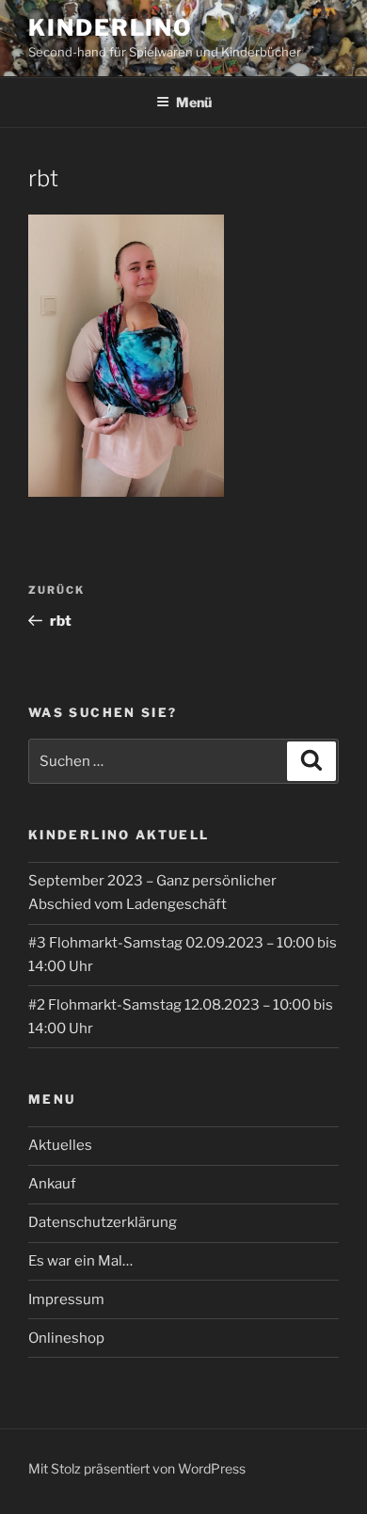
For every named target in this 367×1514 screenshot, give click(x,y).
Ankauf (52, 1183)
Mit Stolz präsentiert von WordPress (137, 1468)
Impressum (66, 1299)
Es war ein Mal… (80, 1260)
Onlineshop (66, 1338)
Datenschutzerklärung (102, 1222)
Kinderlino (110, 27)
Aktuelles (60, 1145)
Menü (194, 102)
